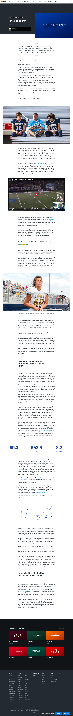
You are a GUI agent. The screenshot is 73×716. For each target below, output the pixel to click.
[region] (36, 713)
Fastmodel (26, 695)
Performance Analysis (28, 5)
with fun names (38, 163)
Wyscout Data (20, 689)
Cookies (47, 708)
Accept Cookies (66, 713)
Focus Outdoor (20, 697)
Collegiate (10, 679)
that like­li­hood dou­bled (40, 492)
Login (60, 673)
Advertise (43, 675)
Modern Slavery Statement (12, 710)
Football (34, 1)
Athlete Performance (26, 1)
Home (10, 5)
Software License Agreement (25, 708)
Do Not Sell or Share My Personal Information (38, 708)
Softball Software (11, 701)
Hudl (19, 675)
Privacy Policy (11, 708)
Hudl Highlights (35, 675)
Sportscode (20, 677)
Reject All (58, 713)
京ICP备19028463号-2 (20, 710)
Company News (44, 679)
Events (43, 683)
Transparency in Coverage (35, 710)
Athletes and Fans (36, 673)
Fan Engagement (11, 683)
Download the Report (23, 244)
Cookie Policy (20, 714)
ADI (25, 697)
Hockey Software (11, 697)
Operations (10, 685)
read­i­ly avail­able (23, 591)
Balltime (26, 693)
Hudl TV (26, 681)
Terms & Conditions (17, 708)
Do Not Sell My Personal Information (48, 713)
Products (19, 673)
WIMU (26, 683)
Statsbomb (26, 691)
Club (9, 677)
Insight (19, 681)
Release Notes (27, 699)
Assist (19, 691)
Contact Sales (61, 675)
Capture (17, 1)
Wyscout (19, 687)
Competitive (14, 5)
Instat (26, 689)
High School (11, 675)
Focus (19, 693)
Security (51, 708)
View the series (61, 628)
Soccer (40, 1)
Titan (25, 685)
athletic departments (48, 1)
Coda (19, 685)
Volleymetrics (27, 679)
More (56, 1)
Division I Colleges (12, 681)
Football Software (12, 695)
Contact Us (52, 673)
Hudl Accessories (53, 681)
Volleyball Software (12, 703)
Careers (43, 681)
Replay (26, 677)
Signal (26, 687)
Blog (51, 677)
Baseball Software (12, 691)
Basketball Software (12, 693)
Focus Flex (20, 699)
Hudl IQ (19, 679)
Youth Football (11, 687)
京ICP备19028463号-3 (27, 710)
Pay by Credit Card (53, 679)
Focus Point (20, 701)
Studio (19, 683)
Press (43, 677)
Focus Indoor (20, 695)
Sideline (26, 675)
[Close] (71, 713)
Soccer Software (11, 699)
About (43, 673)
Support (51, 675)
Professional (11, 689)
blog (9, 1)
